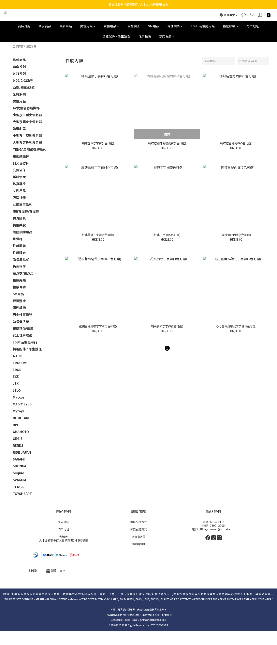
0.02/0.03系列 (23, 80)
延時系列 (19, 94)
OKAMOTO (21, 431)
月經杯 (18, 238)
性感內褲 (31, 46)
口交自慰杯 (21, 163)
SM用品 (153, 26)
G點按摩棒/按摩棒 (26, 211)
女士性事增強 (22, 335)
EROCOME (20, 362)
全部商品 (18, 46)
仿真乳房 (19, 183)
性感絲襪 (19, 280)
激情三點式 (21, 259)
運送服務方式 (138, 522)
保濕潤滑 (133, 26)
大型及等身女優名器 (27, 121)
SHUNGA (19, 466)
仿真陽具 (19, 218)
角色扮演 (19, 266)
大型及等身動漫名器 (27, 142)
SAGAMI (19, 459)
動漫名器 (19, 128)
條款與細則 (138, 544)
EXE (16, 376)
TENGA (18, 486)
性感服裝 (229, 26)
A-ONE (18, 355)
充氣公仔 (19, 169)
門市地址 (252, 26)
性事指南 (144, 36)
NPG (16, 424)
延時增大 (19, 176)
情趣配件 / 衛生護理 (116, 36)
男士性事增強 (22, 314)
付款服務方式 (138, 529)
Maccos (18, 397)
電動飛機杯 (21, 156)
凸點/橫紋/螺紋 (24, 87)
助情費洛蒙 (21, 321)
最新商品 (65, 26)
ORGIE (18, 438)
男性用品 (86, 26)
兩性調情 (173, 26)
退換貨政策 (138, 537)
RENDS (18, 445)
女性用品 (110, 26)
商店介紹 (24, 26)
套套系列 (19, 66)
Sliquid (18, 472)
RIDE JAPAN (22, 452)
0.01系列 (19, 73)
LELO (17, 390)
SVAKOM (19, 479)
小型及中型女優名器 (27, 114)
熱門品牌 (165, 36)
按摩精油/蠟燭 (23, 328)
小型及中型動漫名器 (27, 135)
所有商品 (45, 26)
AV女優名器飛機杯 (26, 108)
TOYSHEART (22, 493)
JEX (16, 383)
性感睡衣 (19, 252)
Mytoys (18, 410)
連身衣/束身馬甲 (25, 273)
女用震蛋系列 (22, 204)
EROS (17, 369)
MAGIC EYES (22, 404)
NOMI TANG (21, 417)
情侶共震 (19, 225)
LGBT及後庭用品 (203, 26)
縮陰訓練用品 (22, 231)
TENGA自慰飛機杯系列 (29, 149)
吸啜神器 (19, 197)
